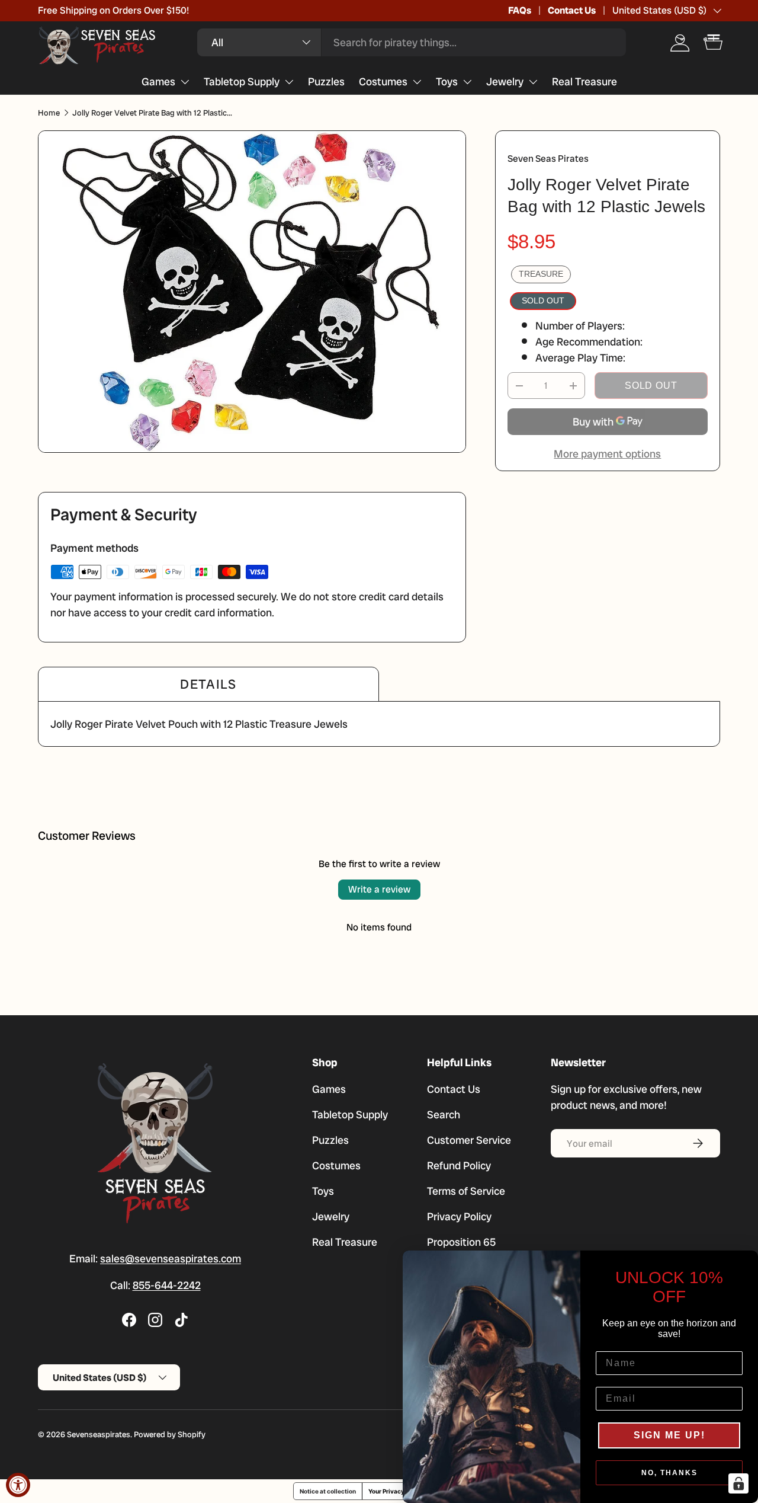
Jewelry (504, 81)
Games (158, 81)
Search (443, 1114)
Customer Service (469, 1140)
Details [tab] (208, 684)
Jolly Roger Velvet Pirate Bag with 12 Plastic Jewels (152, 113)
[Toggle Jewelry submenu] (533, 82)
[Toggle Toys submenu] (467, 82)
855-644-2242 (167, 1285)
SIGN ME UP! (669, 1435)
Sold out (651, 385)
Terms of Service (466, 1191)
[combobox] (411, 42)
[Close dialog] (745, 1263)
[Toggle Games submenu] (185, 82)
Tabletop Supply (242, 81)
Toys (447, 81)
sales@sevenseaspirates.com (170, 1258)
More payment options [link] (607, 454)
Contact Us (572, 10)
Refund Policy (459, 1165)
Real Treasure (584, 81)
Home (49, 113)
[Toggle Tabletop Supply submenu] (289, 82)
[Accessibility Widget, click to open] (18, 1485)
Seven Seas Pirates (548, 158)
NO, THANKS (669, 1473)
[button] (713, 42)
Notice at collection (328, 1491)
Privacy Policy (459, 1216)
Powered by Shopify (169, 1435)
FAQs (519, 10)
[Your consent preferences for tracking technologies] (738, 1483)
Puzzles (326, 81)
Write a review (379, 889)
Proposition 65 (461, 1242)
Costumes (383, 81)
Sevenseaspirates (98, 1435)
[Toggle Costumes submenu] (417, 82)
